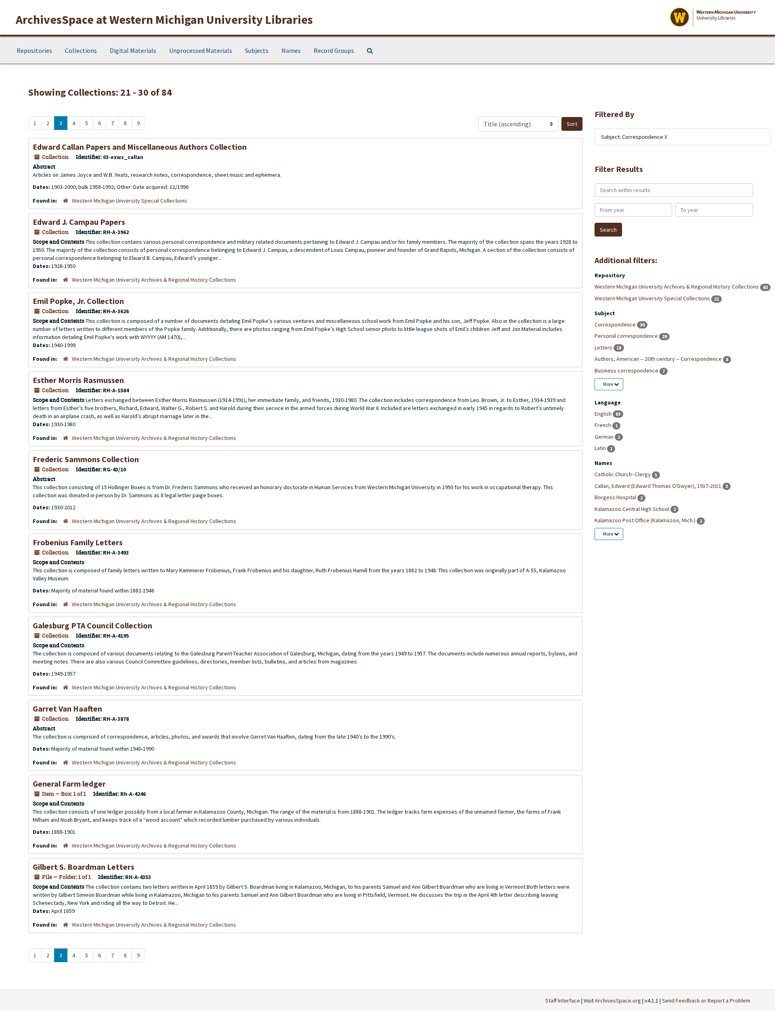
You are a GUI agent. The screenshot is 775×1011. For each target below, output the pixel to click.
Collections (81, 50)
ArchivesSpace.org (618, 1000)
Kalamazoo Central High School (632, 509)
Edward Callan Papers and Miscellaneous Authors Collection (140, 147)
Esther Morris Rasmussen (78, 380)
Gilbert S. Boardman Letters (83, 867)
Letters (604, 347)
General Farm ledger (69, 784)
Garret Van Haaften (67, 708)
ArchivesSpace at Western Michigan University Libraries (164, 19)
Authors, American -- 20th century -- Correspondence (659, 358)
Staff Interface (562, 1000)
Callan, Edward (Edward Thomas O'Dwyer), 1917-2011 (659, 486)
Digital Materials (133, 50)
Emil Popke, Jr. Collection (78, 301)
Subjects (256, 50)
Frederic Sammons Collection (86, 459)
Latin (601, 448)
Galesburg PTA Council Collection (92, 625)
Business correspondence (627, 370)
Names (291, 50)
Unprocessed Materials (200, 50)
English (604, 413)
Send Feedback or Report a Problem (706, 1000)
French (603, 425)
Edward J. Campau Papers (79, 222)
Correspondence (616, 324)
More (608, 384)
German (605, 436)
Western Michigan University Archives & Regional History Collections (154, 279)
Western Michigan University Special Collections (129, 200)
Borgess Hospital (616, 497)
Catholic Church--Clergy (623, 474)
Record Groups (334, 50)
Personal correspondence (627, 335)
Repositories (34, 50)
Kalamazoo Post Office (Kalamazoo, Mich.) (646, 520)
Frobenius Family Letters (78, 542)
